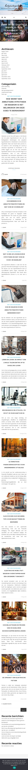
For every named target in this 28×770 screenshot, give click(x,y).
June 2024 (4, 72)
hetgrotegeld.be (14, 5)
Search (23, 710)
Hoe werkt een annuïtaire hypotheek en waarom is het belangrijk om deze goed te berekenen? (14, 105)
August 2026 (5, 51)
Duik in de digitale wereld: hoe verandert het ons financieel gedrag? (14, 30)
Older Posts (7, 703)
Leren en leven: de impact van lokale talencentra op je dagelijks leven (14, 362)
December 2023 (6, 76)
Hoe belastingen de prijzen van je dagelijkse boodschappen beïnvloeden (14, 628)
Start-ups (4, 94)
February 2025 (5, 65)
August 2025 (5, 57)
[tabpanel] (14, 30)
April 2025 (4, 61)
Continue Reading (14, 168)
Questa (6, 174)
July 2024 (4, 71)
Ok (14, 767)
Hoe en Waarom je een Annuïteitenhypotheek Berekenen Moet (14, 310)
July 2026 (4, 53)
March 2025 (5, 63)
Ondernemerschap (7, 92)
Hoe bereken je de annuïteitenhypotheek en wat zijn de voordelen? (14, 204)
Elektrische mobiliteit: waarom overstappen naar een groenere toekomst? (14, 573)
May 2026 (4, 55)
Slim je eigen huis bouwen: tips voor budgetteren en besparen (14, 519)
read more (14, 40)
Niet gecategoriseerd (7, 90)
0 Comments (23, 174)
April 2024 (4, 74)
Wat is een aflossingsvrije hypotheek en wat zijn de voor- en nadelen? (14, 257)
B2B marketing (5, 86)
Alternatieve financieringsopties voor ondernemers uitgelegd (14, 464)
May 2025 (4, 59)
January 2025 (5, 67)
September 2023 (6, 78)
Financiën (14, 21)
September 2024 (6, 69)
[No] (26, 764)
